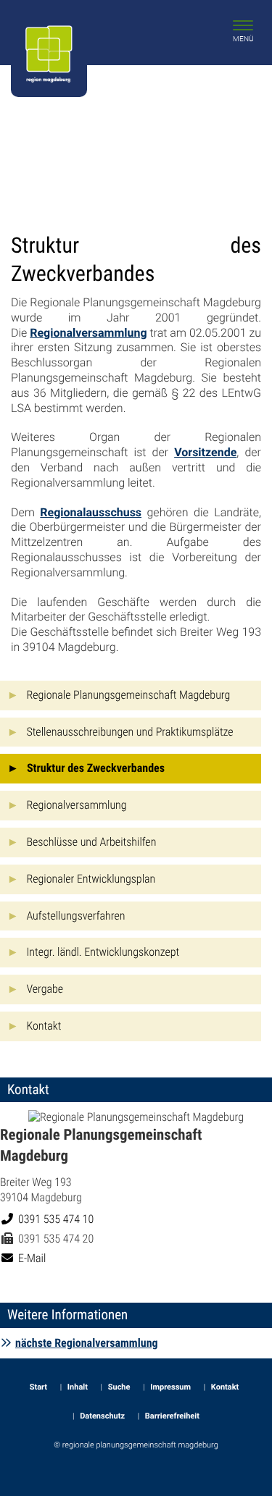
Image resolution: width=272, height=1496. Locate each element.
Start (38, 1387)
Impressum (170, 1387)
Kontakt (225, 1387)
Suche (119, 1387)
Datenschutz (102, 1416)
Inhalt (77, 1387)
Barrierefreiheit (172, 1416)
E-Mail (31, 1258)
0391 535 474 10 (55, 1219)
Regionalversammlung (88, 333)
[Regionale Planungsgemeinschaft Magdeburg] (136, 1187)
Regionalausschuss (90, 512)
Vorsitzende (205, 452)
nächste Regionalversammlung (86, 1343)
